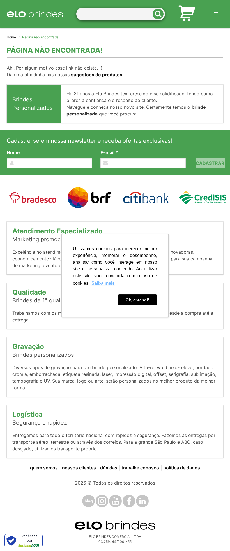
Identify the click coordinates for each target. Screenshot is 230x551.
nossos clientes (79, 468)
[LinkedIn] (142, 501)
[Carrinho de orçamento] (186, 14)
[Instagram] (102, 501)
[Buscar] (160, 14)
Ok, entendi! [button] (137, 300)
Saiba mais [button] (103, 283)
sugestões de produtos (96, 74)
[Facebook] (129, 501)
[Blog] (88, 501)
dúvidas (108, 468)
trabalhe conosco (140, 468)
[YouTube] (115, 501)
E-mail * (109, 152)
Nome (13, 152)
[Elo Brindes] (35, 14)
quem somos (44, 468)
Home (11, 37)
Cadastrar (210, 163)
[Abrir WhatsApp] (216, 536)
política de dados (181, 468)
